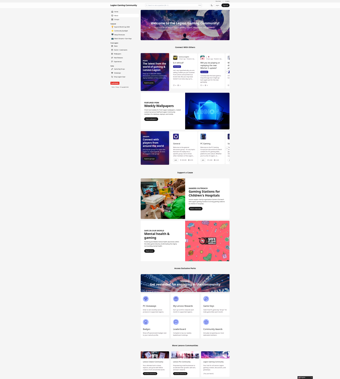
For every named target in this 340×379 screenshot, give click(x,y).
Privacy (117, 87)
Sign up (225, 5)
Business (218, 1)
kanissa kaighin (184, 57)
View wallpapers (151, 119)
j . (206, 57)
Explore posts (148, 83)
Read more (149, 251)
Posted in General (191, 59)
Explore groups (149, 159)
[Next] (227, 71)
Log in (217, 5)
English (302, 377)
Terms (113, 87)
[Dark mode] (212, 5)
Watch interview (195, 209)
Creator (227, 1)
